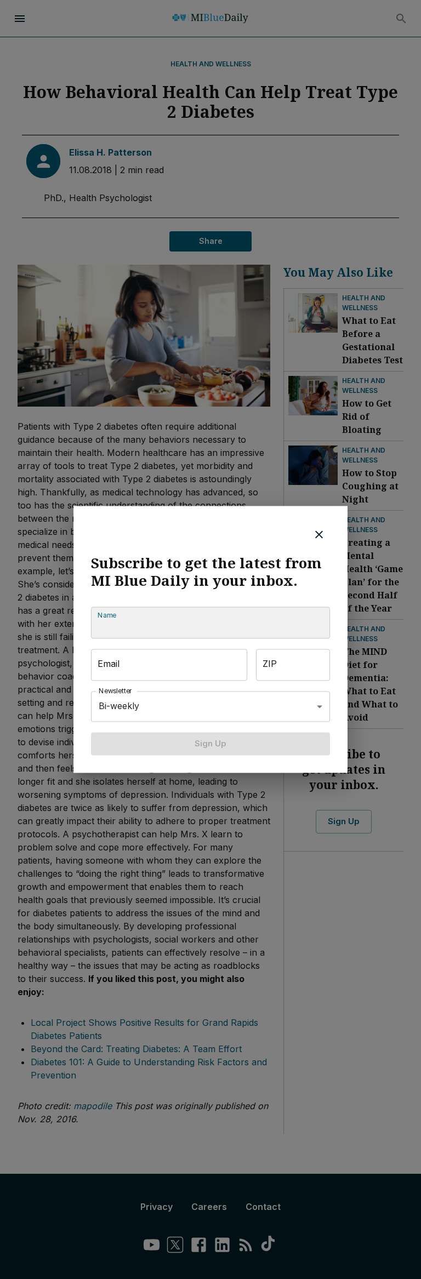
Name (107, 615)
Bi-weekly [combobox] (119, 706)
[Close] (319, 534)
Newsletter (116, 691)
